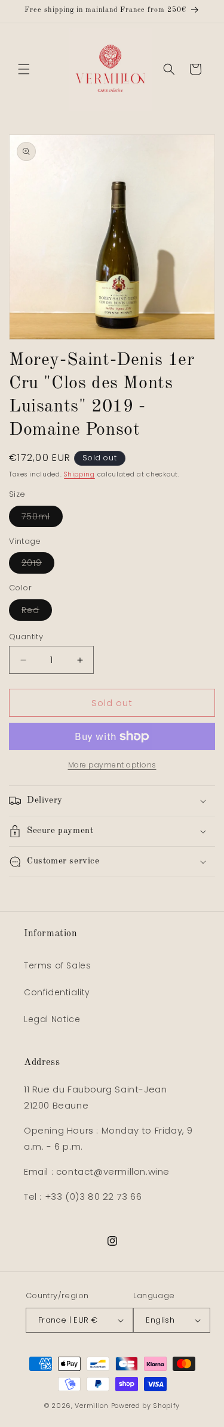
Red (37, 612)
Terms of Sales (57, 965)
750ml (42, 518)
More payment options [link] (112, 765)
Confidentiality (57, 992)
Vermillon (91, 1405)
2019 (38, 565)
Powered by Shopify (145, 1405)
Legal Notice (52, 1019)
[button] (24, 69)
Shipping (79, 474)
